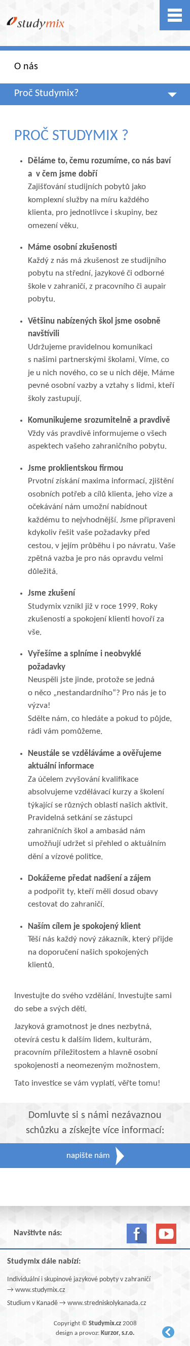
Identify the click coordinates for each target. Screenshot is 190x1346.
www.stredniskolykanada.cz (106, 1303)
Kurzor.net (168, 1332)
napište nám (88, 1155)
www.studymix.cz (40, 1290)
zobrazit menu (175, 15)
